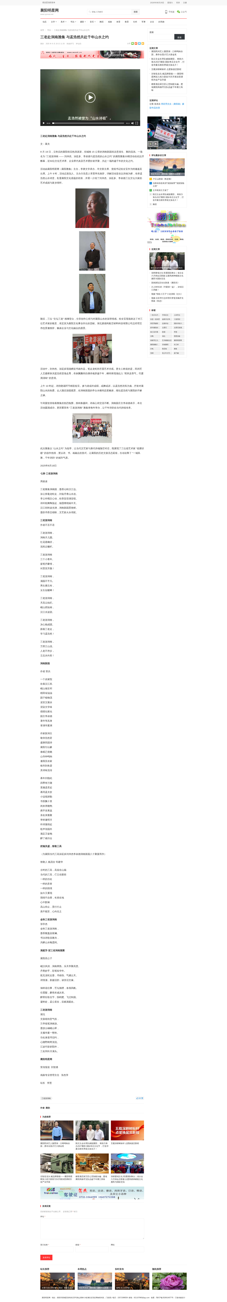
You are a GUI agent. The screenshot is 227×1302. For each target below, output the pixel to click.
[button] (90, 97)
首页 (42, 30)
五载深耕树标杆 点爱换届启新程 (125, 1143)
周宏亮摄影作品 (155, 323)
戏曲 (110, 22)
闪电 (151, 349)
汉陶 (151, 336)
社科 (135, 22)
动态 (45, 22)
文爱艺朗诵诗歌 (179, 328)
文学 (53, 22)
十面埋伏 (177, 319)
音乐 (92, 22)
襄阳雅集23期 (155, 344)
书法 (72, 22)
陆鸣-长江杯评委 (123, 1288)
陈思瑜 (164, 349)
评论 (42, 1216)
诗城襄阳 (165, 344)
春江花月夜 (154, 332)
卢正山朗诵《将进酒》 (162, 179)
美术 (63, 22)
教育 (127, 22)
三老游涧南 (46, 1098)
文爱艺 (164, 328)
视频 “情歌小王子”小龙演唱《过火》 (167, 294)
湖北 (163, 336)
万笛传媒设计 (180, 1298)
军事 (144, 22)
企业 (152, 22)
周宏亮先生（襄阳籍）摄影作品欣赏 (165, 174)
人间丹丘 (177, 315)
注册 (185, 3)
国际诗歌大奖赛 (179, 323)
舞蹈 (102, 22)
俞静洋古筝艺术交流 (167, 319)
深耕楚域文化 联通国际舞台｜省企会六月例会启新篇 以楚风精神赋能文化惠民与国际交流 (127, 1179)
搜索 (136, 12)
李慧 (175, 332)
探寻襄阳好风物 (155, 328)
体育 (118, 22)
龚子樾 (176, 353)
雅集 (175, 349)
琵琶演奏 (177, 336)
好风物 (161, 22)
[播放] (43, 123)
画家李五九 (154, 340)
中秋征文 (165, 315)
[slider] (88, 123)
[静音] (132, 123)
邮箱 (78, 1245)
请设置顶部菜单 (48, 2)
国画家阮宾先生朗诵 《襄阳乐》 (165, 283)
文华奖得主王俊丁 (161, 190)
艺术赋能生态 (167, 340)
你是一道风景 (155, 319)
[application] (90, 97)
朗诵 (163, 332)
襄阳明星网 (49, 10)
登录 (178, 3)
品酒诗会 (165, 323)
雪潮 (151, 353)
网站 (113, 1245)
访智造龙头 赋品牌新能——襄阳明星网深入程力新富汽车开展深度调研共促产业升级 (56, 1179)
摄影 (82, 22)
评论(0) (78, 44)
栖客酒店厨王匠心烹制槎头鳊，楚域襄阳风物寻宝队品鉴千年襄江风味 (167, 87)
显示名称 (44, 1245)
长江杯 (176, 344)
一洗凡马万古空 (155, 315)
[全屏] (136, 123)
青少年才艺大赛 (167, 353)
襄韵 (42, 44)
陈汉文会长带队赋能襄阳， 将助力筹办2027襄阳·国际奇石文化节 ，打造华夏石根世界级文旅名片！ (92, 1146)
